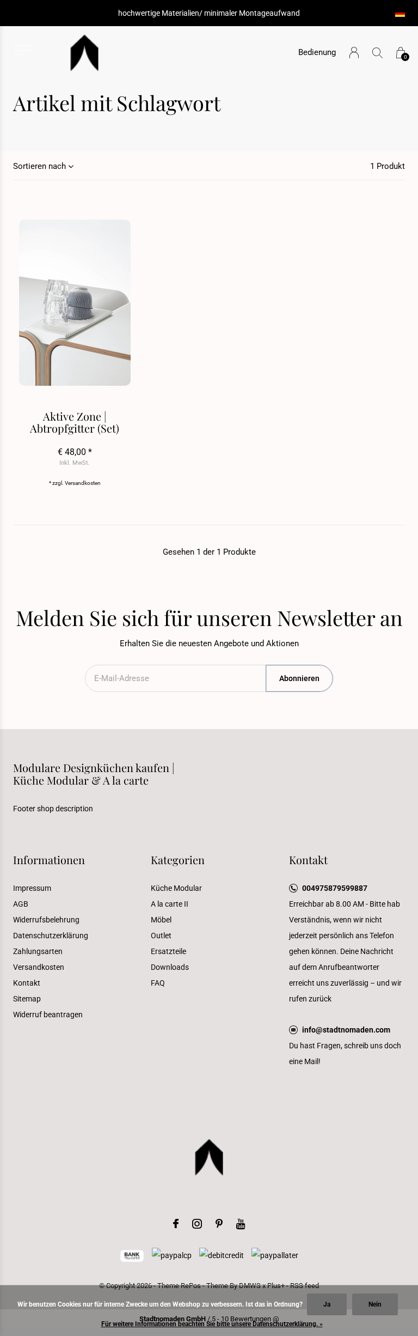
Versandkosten (83, 483)
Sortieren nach (39, 166)
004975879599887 (334, 888)
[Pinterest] (219, 1224)
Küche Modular (176, 888)
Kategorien (178, 859)
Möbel (161, 919)
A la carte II (169, 904)
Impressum (32, 888)
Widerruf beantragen (48, 1014)
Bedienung (317, 52)
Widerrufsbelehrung (46, 919)
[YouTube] (240, 1224)
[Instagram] (197, 1224)
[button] (22, 50)
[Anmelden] (354, 52)
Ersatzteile (168, 951)
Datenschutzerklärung (50, 935)
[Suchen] (377, 52)
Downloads (170, 967)
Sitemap (27, 998)
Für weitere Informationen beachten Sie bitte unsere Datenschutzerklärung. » (212, 1324)
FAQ (158, 983)
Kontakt (26, 983)
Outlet (161, 935)
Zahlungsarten (38, 951)
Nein (375, 1304)
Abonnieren (299, 678)
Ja (326, 1304)
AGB (20, 904)
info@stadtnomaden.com (346, 1029)
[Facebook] (176, 1224)
